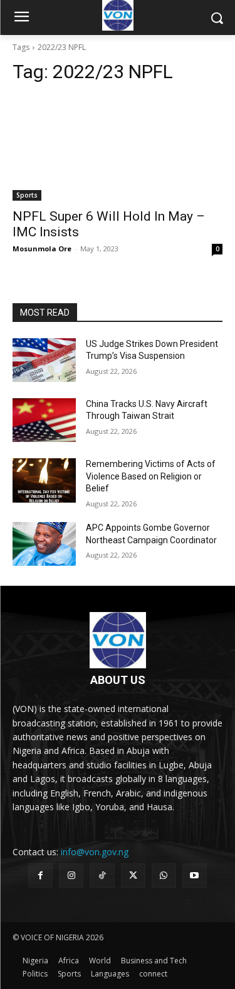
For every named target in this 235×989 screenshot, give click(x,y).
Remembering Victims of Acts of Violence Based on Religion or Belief (151, 476)
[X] (133, 875)
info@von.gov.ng (94, 852)
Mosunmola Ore (42, 248)
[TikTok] (102, 875)
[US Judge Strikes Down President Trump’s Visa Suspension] (44, 360)
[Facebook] (40, 875)
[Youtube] (194, 875)
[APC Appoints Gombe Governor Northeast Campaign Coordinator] (44, 544)
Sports (27, 195)
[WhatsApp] (164, 875)
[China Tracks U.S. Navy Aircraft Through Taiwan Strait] (44, 420)
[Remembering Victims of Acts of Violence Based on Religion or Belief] (44, 480)
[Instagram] (71, 875)
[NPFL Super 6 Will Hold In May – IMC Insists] (117, 148)
